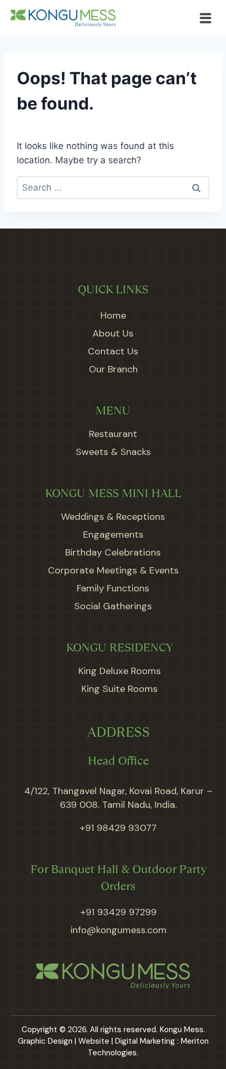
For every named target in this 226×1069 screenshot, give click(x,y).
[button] (205, 18)
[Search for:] (113, 187)
